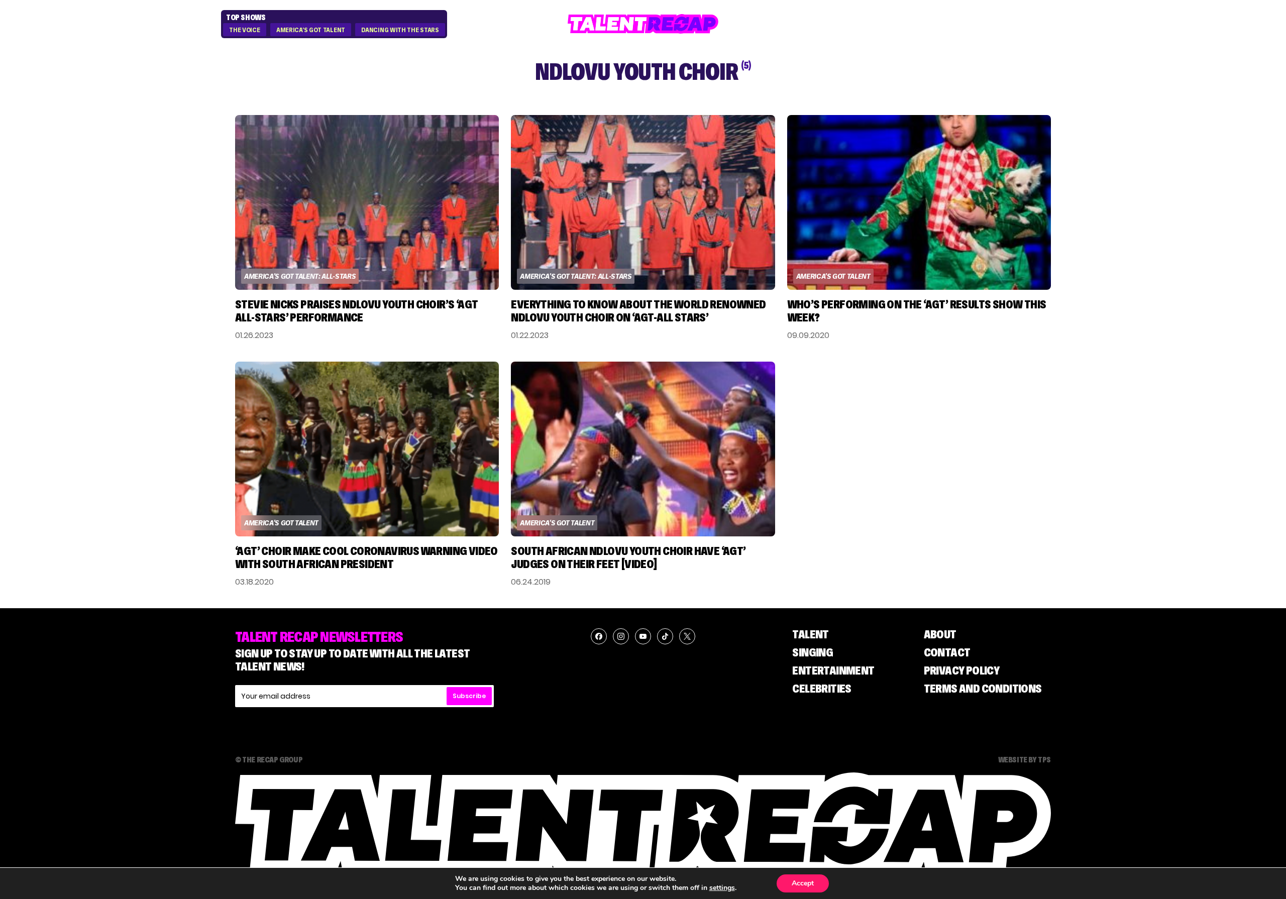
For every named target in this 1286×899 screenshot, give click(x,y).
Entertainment (833, 670)
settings (722, 887)
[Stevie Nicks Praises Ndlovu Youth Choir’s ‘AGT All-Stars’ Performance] (367, 202)
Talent (810, 634)
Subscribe (469, 696)
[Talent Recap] (643, 24)
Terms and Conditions (983, 688)
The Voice (244, 30)
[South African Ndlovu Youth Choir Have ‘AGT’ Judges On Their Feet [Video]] (643, 449)
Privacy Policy (962, 670)
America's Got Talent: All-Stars (300, 276)
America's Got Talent (310, 30)
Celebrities (821, 688)
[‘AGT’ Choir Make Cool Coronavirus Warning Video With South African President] (367, 449)
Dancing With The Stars (400, 30)
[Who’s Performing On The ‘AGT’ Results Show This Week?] (919, 202)
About (940, 634)
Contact (947, 652)
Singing (812, 652)
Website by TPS (1024, 759)
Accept (803, 883)
